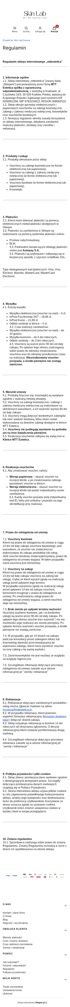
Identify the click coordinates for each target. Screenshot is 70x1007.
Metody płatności (12, 937)
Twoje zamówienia (13, 986)
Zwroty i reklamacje (13, 947)
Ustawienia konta (12, 990)
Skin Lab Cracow (16, 40)
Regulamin (8, 968)
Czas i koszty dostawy (15, 940)
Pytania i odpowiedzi (14, 965)
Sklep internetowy (31, 1002)
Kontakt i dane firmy (14, 912)
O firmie (7, 916)
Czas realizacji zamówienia (17, 944)
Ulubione (7, 993)
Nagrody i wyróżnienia (15, 922)
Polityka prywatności (14, 972)
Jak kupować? (11, 962)
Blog (5, 919)
